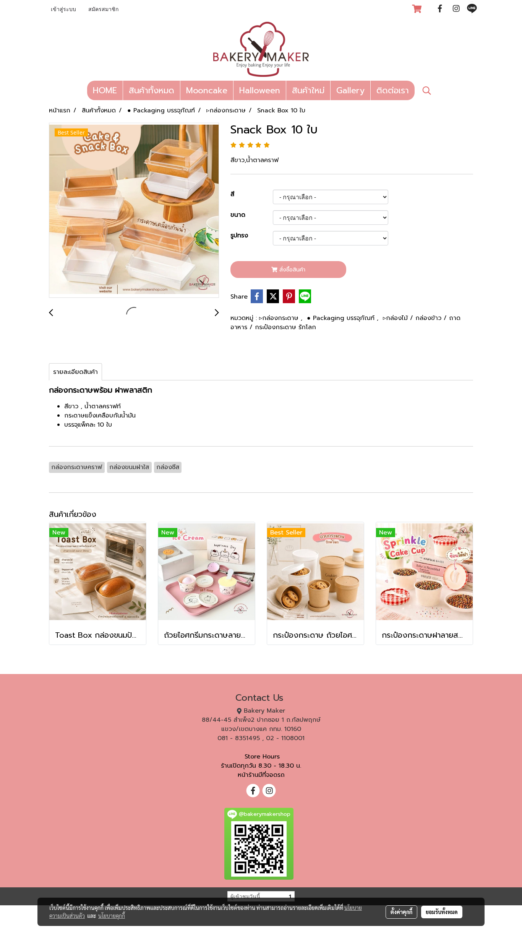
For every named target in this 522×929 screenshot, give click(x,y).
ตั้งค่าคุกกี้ (401, 911)
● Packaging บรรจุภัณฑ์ (342, 318)
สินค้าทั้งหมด (151, 90)
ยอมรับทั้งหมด (442, 911)
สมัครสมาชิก (103, 10)
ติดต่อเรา (392, 90)
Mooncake (206, 90)
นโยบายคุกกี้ (111, 915)
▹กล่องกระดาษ (280, 318)
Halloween (259, 90)
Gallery (350, 90)
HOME (105, 90)
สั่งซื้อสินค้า (291, 270)
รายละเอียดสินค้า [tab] (75, 372)
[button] (426, 90)
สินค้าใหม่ (308, 90)
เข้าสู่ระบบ (63, 10)
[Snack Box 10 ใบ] (134, 210)
